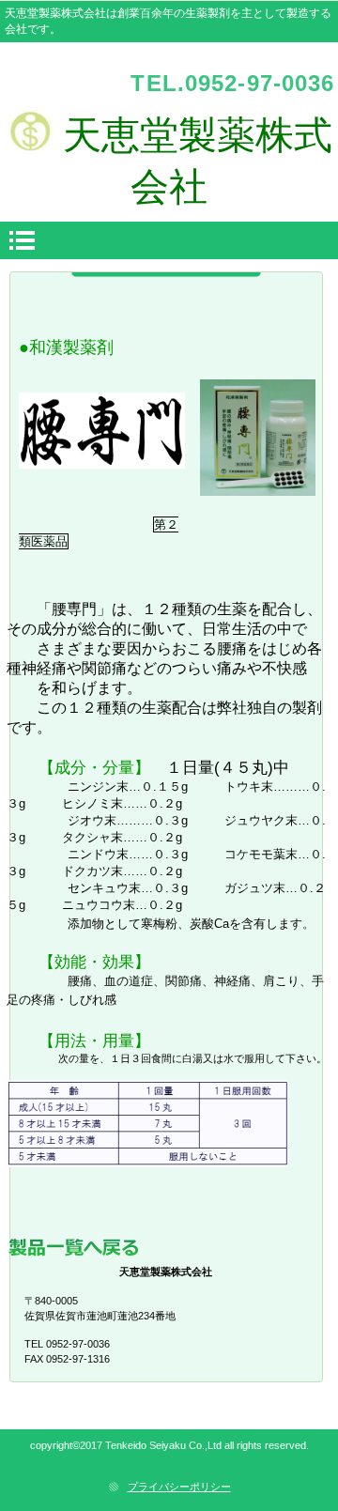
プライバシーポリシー (179, 1486)
